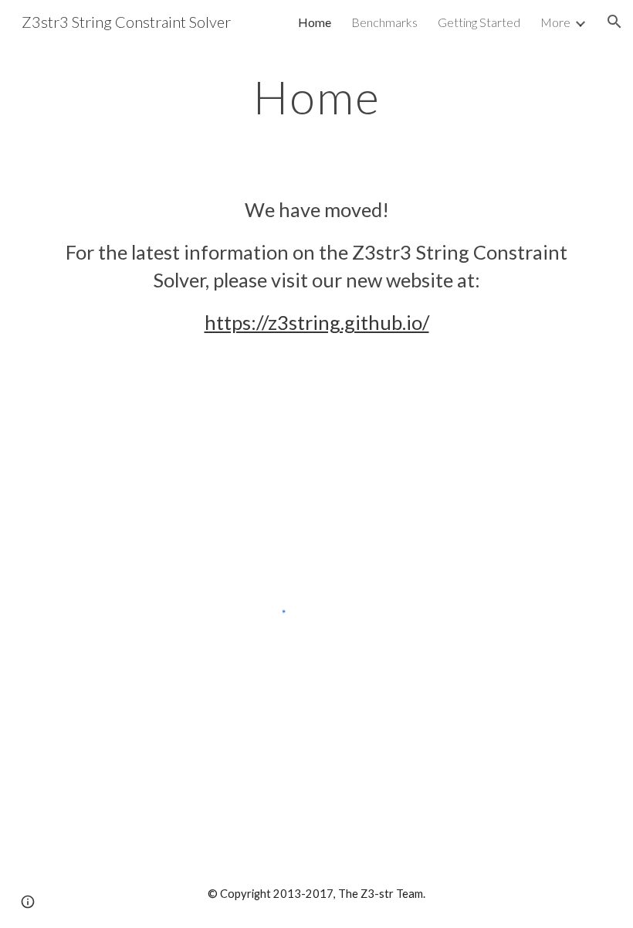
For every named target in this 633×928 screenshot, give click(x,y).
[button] (614, 21)
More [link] (555, 22)
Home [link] (314, 22)
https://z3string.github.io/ (317, 322)
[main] (316, 96)
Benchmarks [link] (384, 22)
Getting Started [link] (479, 22)
